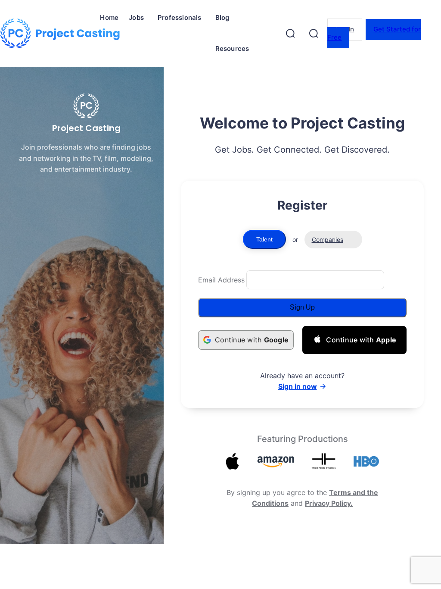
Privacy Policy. (329, 503)
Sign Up (302, 307)
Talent (264, 239)
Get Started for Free (374, 33)
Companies (327, 239)
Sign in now (297, 386)
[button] (290, 33)
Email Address (221, 280)
